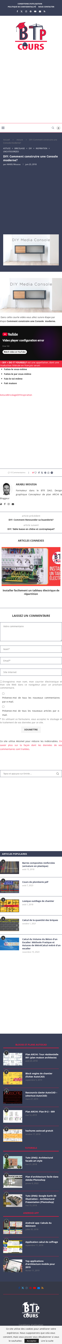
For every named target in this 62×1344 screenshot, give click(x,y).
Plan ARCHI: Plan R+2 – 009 (40, 1111)
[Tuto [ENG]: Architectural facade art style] (12, 1162)
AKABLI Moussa (14, 164)
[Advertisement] (31, 87)
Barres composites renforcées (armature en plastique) (38, 864)
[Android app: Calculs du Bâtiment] (12, 1227)
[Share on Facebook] (39, 472)
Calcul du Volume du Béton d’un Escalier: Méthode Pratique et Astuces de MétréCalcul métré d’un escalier (41, 944)
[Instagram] (26, 11)
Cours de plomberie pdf (35, 881)
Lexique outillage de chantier (38, 901)
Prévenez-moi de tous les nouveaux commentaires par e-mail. (31, 699)
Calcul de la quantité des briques (40, 920)
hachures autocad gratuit (39, 1130)
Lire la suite (47, 1341)
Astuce (20, 139)
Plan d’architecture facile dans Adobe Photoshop (41, 1178)
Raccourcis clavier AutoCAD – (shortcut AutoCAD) (41, 1094)
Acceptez (31, 1340)
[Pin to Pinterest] (45, 472)
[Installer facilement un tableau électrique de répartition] (31, 566)
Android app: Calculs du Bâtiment (38, 1224)
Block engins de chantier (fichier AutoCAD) (38, 1075)
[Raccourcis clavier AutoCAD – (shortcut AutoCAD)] (12, 1097)
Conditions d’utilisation (30, 4)
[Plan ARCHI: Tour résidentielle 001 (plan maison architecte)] (12, 1059)
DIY (19, 394)
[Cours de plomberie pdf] (9, 886)
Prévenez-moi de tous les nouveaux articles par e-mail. (31, 712)
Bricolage (12, 394)
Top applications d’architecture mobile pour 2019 (40, 1264)
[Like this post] (35, 472)
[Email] (40, 11)
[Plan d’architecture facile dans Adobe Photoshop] (12, 1181)
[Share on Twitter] (42, 472)
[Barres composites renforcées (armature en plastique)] (9, 867)
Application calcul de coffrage (41, 1241)
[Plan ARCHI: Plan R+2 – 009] (12, 1116)
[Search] (53, 127)
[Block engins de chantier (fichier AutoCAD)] (12, 1078)
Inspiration (26, 394)
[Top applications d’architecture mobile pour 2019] (12, 1266)
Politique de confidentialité (22, 7)
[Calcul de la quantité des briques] (9, 925)
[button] (31, 597)
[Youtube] (35, 11)
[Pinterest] (30, 11)
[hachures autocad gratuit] (12, 1135)
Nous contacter (46, 7)
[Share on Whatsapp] (48, 472)
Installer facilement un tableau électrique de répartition (31, 592)
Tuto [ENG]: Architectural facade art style (39, 1159)
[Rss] (44, 11)
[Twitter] (22, 11)
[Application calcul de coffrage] (12, 1246)
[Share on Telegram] (52, 472)
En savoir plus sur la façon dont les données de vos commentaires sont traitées (31, 745)
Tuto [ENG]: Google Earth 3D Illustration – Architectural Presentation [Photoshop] (40, 1198)
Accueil (6, 139)
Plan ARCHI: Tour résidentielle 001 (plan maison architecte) (41, 1056)
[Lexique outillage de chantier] (9, 906)
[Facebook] (17, 11)
